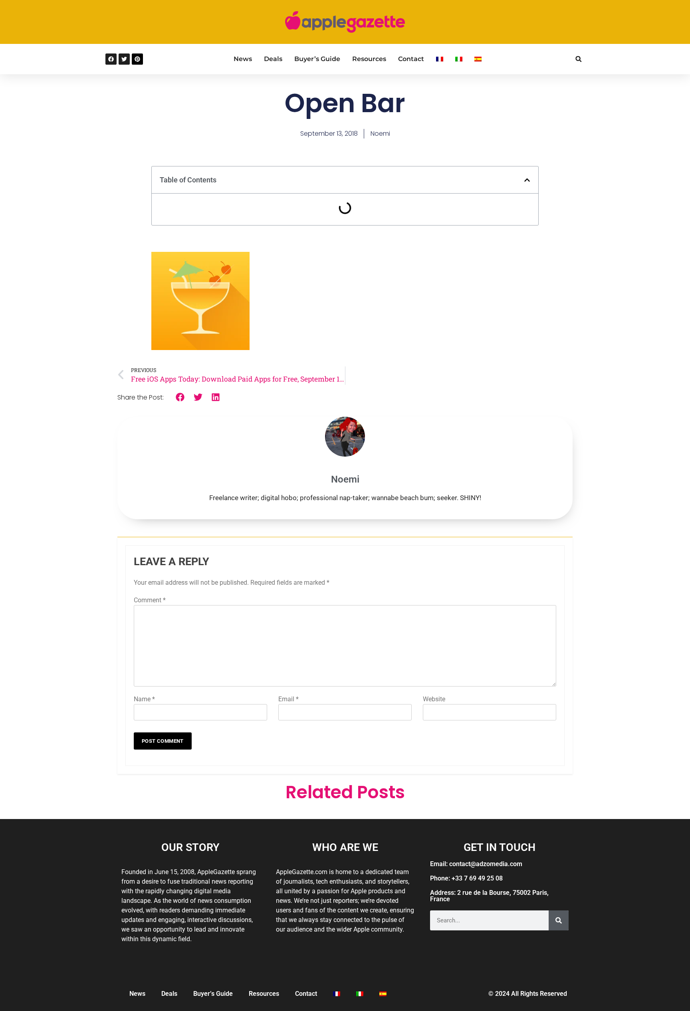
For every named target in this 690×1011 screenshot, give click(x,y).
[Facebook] (111, 59)
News (243, 59)
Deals (273, 59)
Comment (150, 600)
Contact (411, 59)
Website (434, 699)
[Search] (559, 920)
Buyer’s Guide (317, 59)
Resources (369, 59)
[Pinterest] (137, 59)
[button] (578, 59)
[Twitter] (124, 59)
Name (144, 699)
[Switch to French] (439, 59)
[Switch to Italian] (458, 59)
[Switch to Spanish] (478, 59)
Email (288, 699)
